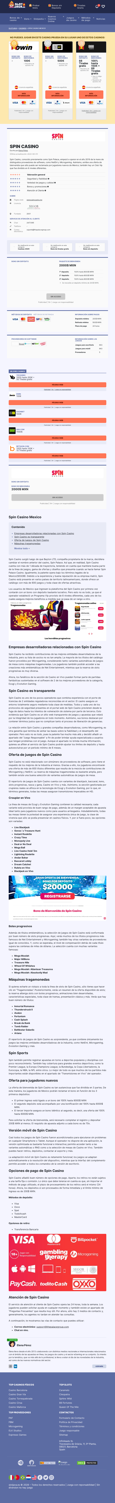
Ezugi (21, 344)
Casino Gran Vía (17, 1394)
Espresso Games (17, 1434)
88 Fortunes (65, 1402)
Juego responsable (69, 1430)
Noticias (100, 19)
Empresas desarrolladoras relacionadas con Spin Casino (44, 533)
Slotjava (13, 28)
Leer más (99, 1366)
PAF (11, 1418)
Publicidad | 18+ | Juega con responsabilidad (91, 111)
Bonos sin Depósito (57, 6)
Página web (57, 385)
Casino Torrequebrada (20, 1398)
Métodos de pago (86, 19)
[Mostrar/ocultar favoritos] (103, 6)
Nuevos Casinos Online (52, 18)
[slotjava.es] (17, 6)
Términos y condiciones (71, 1426)
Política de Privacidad (70, 1422)
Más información (24, 95)
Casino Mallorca (17, 1407)
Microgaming (16, 1426)
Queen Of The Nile (69, 1407)
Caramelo (64, 1390)
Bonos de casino (15, 19)
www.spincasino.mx (34, 200)
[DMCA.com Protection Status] (87, 1462)
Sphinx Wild (65, 1398)
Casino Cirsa (15, 1402)
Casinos (22, 28)
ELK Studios (15, 1430)
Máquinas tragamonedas (27, 543)
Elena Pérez (23, 150)
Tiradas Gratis (81, 6)
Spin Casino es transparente (29, 536)
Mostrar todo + (22, 548)
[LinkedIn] (15, 1366)
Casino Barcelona (18, 1390)
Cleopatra (64, 1394)
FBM (11, 1422)
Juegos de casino (71, 19)
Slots (26, 19)
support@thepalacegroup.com (52, 1326)
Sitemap (63, 1434)
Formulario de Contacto (71, 1418)
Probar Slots (36, 6)
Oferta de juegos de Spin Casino (31, 540)
